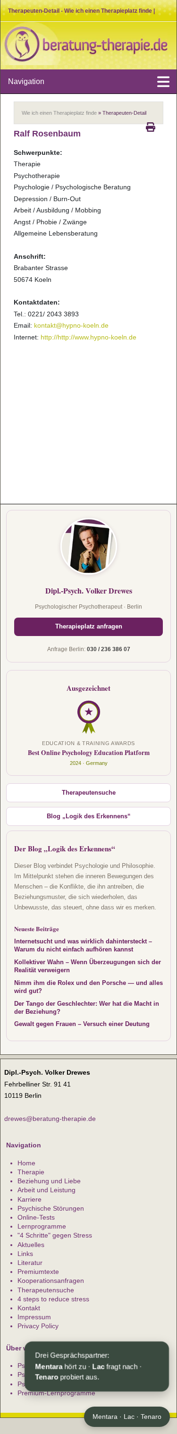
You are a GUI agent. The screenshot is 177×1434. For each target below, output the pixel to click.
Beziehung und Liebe (49, 1181)
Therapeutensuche (89, 792)
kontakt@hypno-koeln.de (71, 325)
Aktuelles (30, 1244)
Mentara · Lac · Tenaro (127, 1416)
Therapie (30, 1172)
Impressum (34, 1317)
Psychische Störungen (50, 1208)
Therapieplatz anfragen (88, 626)
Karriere (29, 1199)
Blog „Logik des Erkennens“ (89, 816)
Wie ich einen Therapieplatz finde (59, 113)
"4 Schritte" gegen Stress (54, 1235)
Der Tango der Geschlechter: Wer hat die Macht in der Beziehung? (86, 1008)
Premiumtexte (38, 1271)
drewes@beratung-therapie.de (50, 1118)
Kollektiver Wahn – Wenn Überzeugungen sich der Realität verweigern (87, 966)
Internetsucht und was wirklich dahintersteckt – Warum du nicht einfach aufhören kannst (83, 945)
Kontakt (28, 1308)
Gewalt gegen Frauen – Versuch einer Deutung (82, 1024)
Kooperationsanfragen (50, 1280)
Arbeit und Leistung (46, 1190)
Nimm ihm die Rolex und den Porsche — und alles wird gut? (88, 987)
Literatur (29, 1262)
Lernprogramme (41, 1226)
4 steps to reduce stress (53, 1299)
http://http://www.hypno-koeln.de (88, 337)
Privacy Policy (38, 1326)
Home (26, 1163)
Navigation (26, 81)
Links (25, 1253)
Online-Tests (36, 1217)
